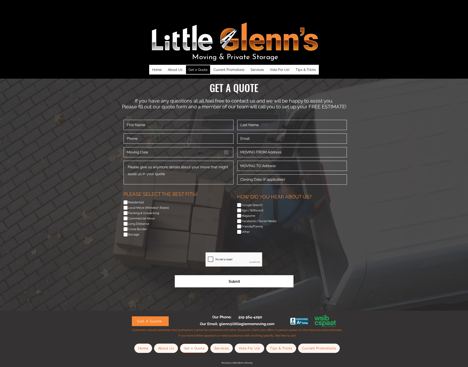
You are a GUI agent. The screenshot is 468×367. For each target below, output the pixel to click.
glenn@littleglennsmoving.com (246, 324)
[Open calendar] (226, 152)
